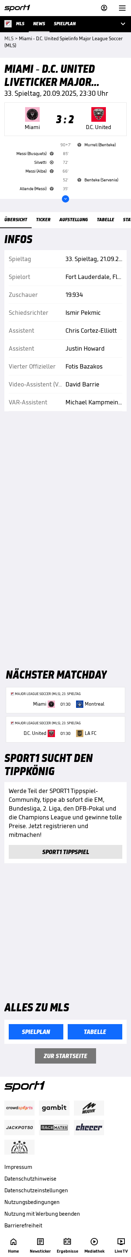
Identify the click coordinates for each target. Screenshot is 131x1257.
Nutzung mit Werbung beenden (42, 1213)
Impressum (18, 1166)
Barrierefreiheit (23, 1225)
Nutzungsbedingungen (32, 1202)
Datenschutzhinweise (30, 1178)
